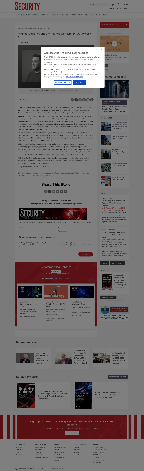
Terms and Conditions (58, 69)
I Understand (79, 82)
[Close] (102, 49)
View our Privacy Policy (75, 77)
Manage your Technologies (63, 82)
